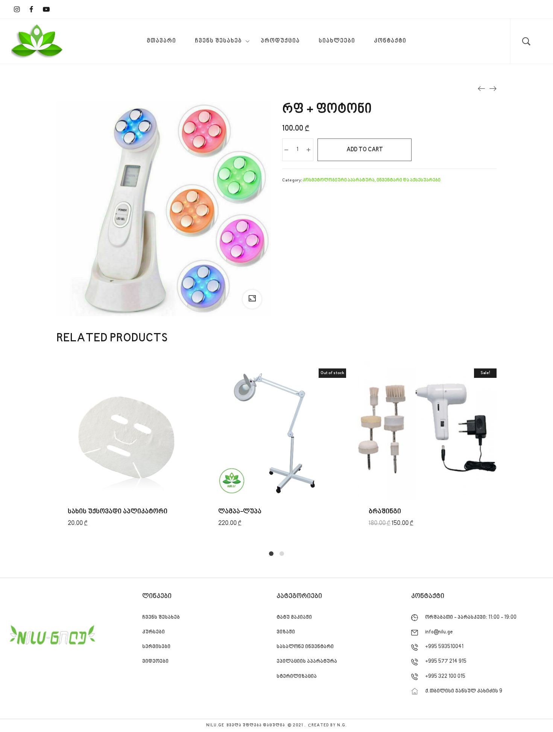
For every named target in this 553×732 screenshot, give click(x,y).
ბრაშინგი (385, 512)
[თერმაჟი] (493, 89)
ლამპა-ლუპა (239, 512)
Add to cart (364, 149)
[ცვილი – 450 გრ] (481, 89)
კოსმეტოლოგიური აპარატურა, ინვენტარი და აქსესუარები (372, 180)
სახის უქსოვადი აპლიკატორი (117, 512)
